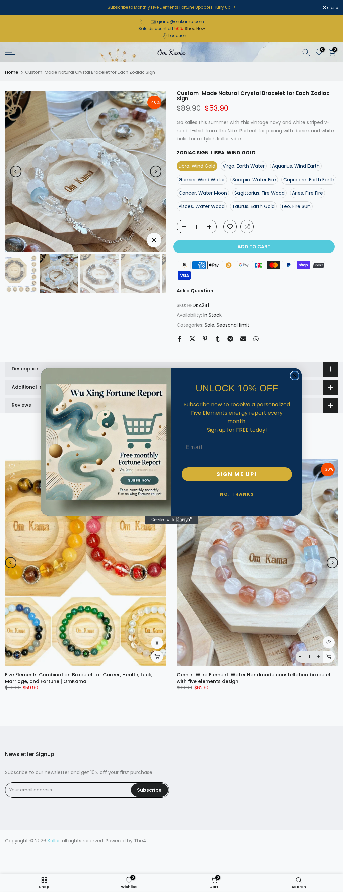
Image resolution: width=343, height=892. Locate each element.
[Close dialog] (295, 375)
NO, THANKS (237, 494)
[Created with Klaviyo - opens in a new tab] (171, 520)
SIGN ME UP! (237, 474)
